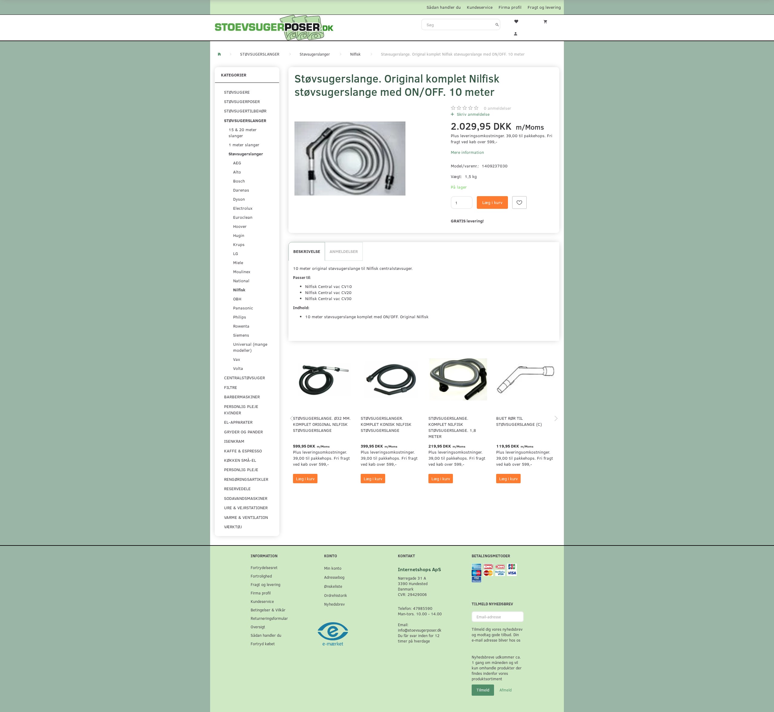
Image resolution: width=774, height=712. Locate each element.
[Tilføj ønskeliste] (519, 202)
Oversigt (258, 626)
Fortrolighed (261, 575)
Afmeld (505, 690)
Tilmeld (482, 690)
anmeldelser (497, 108)
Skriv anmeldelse (472, 114)
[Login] (519, 33)
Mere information (467, 152)
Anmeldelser (344, 251)
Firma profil (510, 7)
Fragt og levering (544, 7)
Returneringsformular (269, 618)
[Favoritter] (519, 21)
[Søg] (497, 24)
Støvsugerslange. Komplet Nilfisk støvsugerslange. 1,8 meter (452, 427)
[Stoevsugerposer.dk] (274, 27)
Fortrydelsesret (264, 567)
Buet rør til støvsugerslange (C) (519, 421)
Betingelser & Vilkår (268, 609)
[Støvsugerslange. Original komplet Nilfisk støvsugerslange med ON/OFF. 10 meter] (349, 158)
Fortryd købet (263, 643)
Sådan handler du (444, 7)
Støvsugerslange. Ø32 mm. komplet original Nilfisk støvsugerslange (322, 424)
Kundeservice (480, 7)
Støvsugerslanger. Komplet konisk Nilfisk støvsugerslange (386, 424)
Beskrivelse (306, 251)
